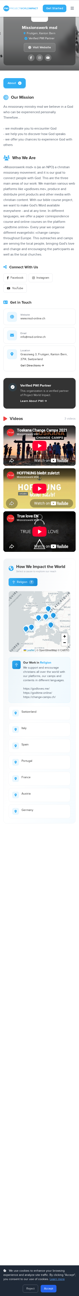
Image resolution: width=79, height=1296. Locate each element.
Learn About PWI (32, 401)
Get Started (54, 8)
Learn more (57, 1279)
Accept (48, 1288)
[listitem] (31, 57)
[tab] (14, 83)
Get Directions (30, 365)
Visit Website (42, 47)
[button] (46, 616)
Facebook (17, 277)
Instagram (42, 277)
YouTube (17, 288)
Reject (30, 1288)
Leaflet (30, 650)
